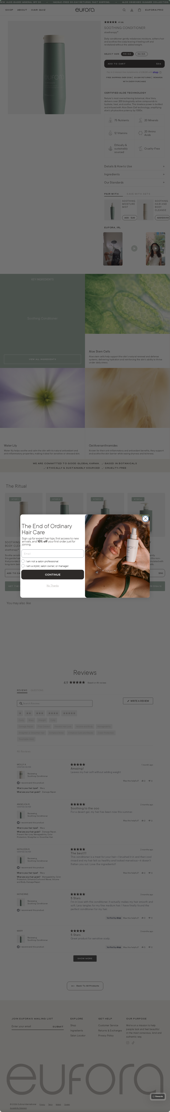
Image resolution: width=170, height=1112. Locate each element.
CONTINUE (52, 574)
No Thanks (53, 585)
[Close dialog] (145, 519)
